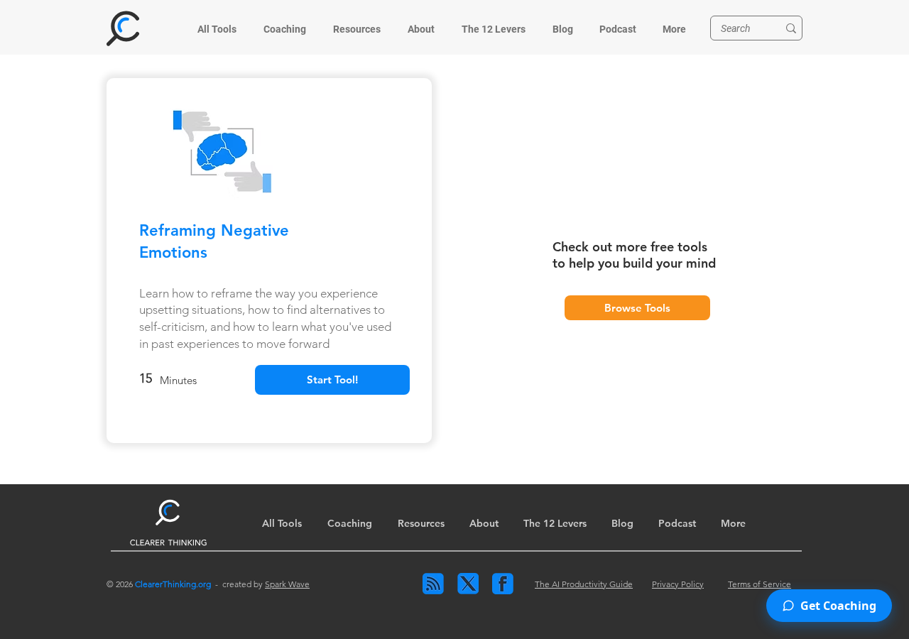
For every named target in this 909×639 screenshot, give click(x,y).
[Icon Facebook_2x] (502, 583)
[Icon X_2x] (468, 583)
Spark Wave (287, 584)
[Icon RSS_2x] (433, 583)
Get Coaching (838, 605)
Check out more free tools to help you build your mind (634, 255)
